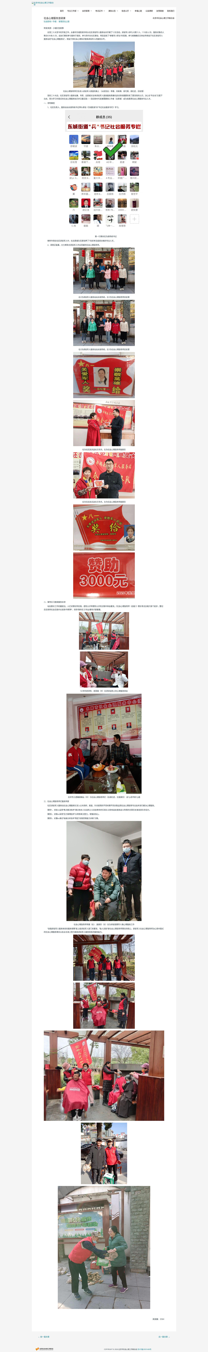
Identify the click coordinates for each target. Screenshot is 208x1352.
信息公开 (125, 11)
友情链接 (160, 11)
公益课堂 (149, 11)
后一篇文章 (164, 1337)
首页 (62, 11)
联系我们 (170, 11)
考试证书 (99, 11)
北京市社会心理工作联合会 (163, 18)
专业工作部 (71, 11)
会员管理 (85, 11)
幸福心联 (138, 11)
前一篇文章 (43, 1337)
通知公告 (112, 11)
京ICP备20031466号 (144, 1349)
